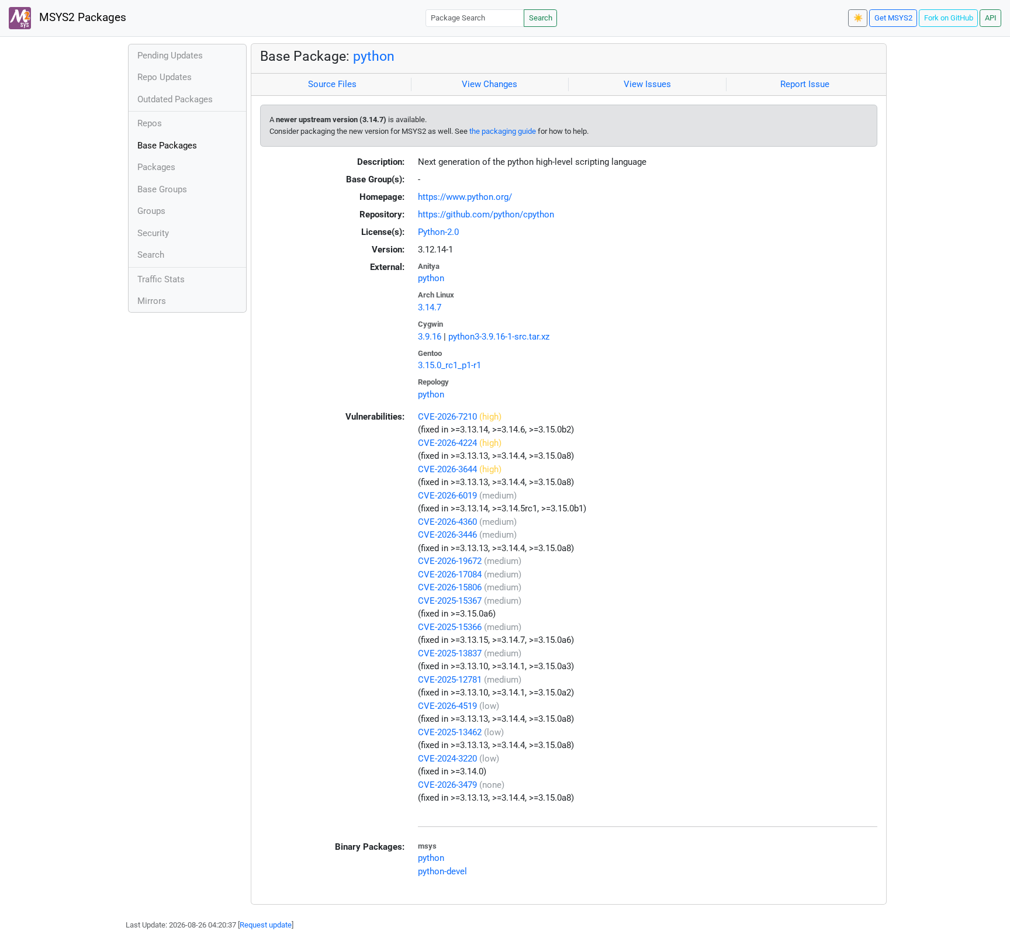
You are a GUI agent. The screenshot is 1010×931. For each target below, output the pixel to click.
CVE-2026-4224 (447, 443)
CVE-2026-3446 (447, 534)
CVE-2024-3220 (447, 758)
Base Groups (162, 189)
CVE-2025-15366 (450, 627)
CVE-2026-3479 (447, 785)
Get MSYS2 (893, 17)
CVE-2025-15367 (450, 601)
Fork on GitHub (948, 17)
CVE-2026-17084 (450, 574)
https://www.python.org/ (465, 197)
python (374, 56)
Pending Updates (170, 55)
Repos (149, 123)
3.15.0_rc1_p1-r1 (449, 365)
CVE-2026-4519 (447, 706)
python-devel (442, 871)
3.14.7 (429, 307)
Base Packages (167, 145)
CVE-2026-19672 (450, 561)
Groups (151, 211)
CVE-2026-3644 (447, 469)
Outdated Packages (175, 99)
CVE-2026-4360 (447, 522)
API (991, 17)
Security (153, 233)
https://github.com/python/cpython (486, 214)
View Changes (489, 84)
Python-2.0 (438, 232)
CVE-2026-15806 (450, 587)
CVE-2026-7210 (447, 416)
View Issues (647, 84)
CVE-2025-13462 (450, 732)
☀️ (858, 17)
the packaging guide (502, 131)
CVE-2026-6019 (447, 495)
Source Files (332, 84)
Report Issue (804, 84)
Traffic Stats (161, 279)
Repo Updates (164, 77)
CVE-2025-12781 (450, 679)
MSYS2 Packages (81, 17)
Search (540, 17)
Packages (156, 167)
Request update (266, 924)
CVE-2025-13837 (450, 653)
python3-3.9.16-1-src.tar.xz (498, 336)
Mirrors (151, 301)
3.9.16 (429, 336)
